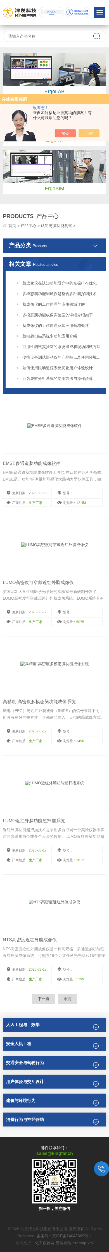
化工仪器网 (44, 1243)
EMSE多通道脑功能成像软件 (31, 463)
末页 (67, 999)
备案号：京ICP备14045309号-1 (64, 1236)
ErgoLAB (54, 91)
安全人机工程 (18, 1043)
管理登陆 (63, 1243)
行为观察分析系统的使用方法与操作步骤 (57, 378)
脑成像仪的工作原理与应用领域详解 (53, 304)
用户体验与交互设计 (25, 1081)
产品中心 (28, 225)
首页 (12, 225)
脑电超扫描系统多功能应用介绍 (49, 336)
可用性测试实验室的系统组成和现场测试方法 (61, 346)
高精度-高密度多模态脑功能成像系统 (39, 701)
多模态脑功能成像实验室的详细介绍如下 (57, 315)
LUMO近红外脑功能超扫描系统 (34, 820)
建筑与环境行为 (20, 1100)
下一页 (43, 999)
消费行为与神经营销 (25, 1119)
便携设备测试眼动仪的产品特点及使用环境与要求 (62, 357)
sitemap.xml (83, 1243)
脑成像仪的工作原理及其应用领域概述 (55, 325)
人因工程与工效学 (23, 1024)
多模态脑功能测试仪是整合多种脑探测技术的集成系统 (62, 293)
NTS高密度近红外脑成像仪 (30, 939)
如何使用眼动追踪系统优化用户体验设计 (57, 368)
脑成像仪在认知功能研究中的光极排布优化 (59, 283)
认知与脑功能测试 (56, 225)
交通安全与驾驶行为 (25, 1062)
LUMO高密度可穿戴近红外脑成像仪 (38, 582)
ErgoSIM (54, 188)
